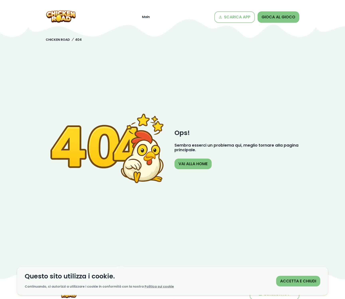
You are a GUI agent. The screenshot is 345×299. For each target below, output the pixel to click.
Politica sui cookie (159, 286)
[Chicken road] (61, 17)
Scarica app (237, 17)
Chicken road (58, 39)
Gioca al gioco (278, 17)
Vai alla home (193, 164)
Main (146, 17)
